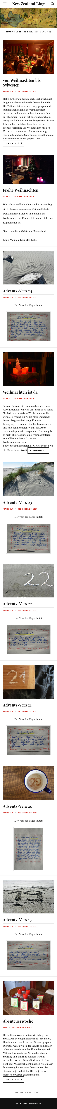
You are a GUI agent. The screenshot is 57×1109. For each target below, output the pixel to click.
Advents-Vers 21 (17, 704)
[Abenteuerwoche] (28, 996)
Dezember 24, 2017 (24, 197)
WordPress (34, 1103)
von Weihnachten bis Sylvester (22, 82)
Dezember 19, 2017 (27, 926)
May (5, 1028)
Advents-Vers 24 (17, 290)
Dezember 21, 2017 (27, 711)
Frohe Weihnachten (20, 190)
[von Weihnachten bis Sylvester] (28, 55)
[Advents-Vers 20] (28, 781)
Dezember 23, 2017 (27, 509)
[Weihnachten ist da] (28, 367)
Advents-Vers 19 (17, 919)
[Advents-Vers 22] (28, 578)
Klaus (6, 197)
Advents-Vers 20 (17, 806)
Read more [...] (13, 143)
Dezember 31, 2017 (27, 91)
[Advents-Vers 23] (28, 477)
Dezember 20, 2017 (27, 813)
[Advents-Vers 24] (28, 265)
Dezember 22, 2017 (27, 610)
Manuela (8, 91)
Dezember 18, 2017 (22, 1028)
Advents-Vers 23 (17, 502)
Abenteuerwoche (18, 1021)
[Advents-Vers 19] (28, 894)
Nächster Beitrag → (28, 1092)
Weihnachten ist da (20, 392)
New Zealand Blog (28, 3)
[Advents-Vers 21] (28, 680)
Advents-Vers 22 (17, 603)
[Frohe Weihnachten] (28, 167)
